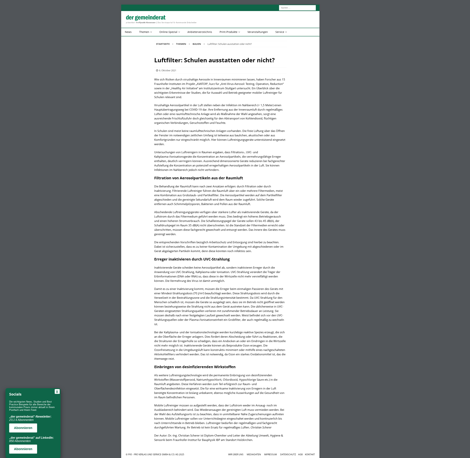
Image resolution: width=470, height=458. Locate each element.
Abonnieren (23, 428)
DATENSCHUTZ (288, 454)
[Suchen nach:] (297, 7)
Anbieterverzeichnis (199, 32)
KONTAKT (310, 454)
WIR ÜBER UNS (235, 454)
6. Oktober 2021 (167, 70)
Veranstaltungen (257, 32)
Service (279, 32)
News (128, 32)
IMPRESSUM (270, 454)
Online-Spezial (168, 32)
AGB (300, 454)
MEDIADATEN (254, 454)
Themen (144, 32)
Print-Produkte (228, 32)
